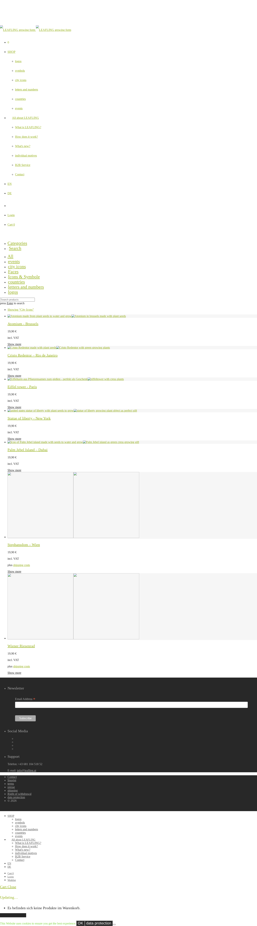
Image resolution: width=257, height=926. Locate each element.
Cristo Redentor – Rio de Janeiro (33, 355)
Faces (13, 271)
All (10, 256)
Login (11, 215)
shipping (13, 790)
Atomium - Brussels (23, 324)
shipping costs (21, 565)
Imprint (12, 780)
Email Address (25, 699)
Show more (14, 344)
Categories (17, 243)
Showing (21, 309)
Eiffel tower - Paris (22, 387)
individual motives (26, 155)
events (19, 108)
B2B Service (22, 165)
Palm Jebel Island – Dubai (28, 450)
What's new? (22, 146)
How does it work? (26, 136)
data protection (16, 797)
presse (11, 787)
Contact (19, 174)
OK (80, 923)
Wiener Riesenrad (21, 646)
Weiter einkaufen (13, 915)
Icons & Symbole (24, 276)
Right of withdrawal (19, 793)
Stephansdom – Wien (24, 545)
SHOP (11, 51)
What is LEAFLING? (28, 127)
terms (11, 783)
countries (20, 99)
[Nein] (114, 924)
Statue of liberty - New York (29, 418)
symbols (20, 70)
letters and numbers (26, 89)
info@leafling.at (26, 770)
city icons (20, 80)
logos (18, 61)
